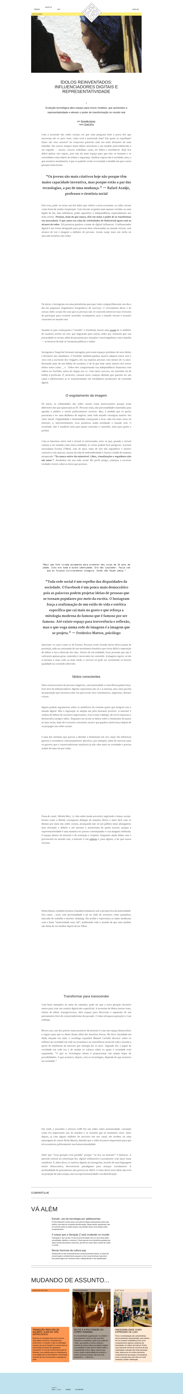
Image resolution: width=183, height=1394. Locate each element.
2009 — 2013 (56, 1389)
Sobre (68, 1389)
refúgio (93, 839)
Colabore (79, 1389)
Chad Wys (89, 124)
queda (113, 330)
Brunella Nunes (88, 121)
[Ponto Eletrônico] (91, 13)
